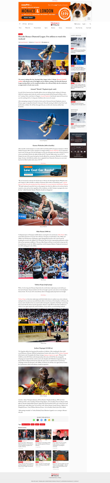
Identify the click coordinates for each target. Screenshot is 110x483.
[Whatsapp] (34, 420)
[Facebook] (42, 420)
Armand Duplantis (45, 96)
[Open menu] (19, 23)
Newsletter (78, 24)
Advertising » (43, 163)
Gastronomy (78, 101)
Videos (25, 24)
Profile (72, 83)
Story (20, 34)
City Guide (88, 28)
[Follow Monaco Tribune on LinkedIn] (81, 152)
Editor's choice (26, 424)
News (20, 28)
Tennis (40, 441)
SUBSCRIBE (78, 147)
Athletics (42, 424)
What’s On (27, 28)
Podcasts (31, 24)
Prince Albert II (60, 441)
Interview (73, 101)
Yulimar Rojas (21, 299)
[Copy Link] (49, 420)
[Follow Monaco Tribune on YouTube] (85, 152)
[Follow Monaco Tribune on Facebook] (75, 152)
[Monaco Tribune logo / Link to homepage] (55, 24)
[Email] (53, 420)
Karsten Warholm (54, 150)
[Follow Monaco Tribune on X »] (72, 152)
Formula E (24, 441)
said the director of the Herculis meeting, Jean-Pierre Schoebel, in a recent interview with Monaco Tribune (43, 183)
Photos (37, 441)
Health (75, 48)
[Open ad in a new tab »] (55, 11)
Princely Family (37, 28)
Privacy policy (56, 481)
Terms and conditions (45, 481)
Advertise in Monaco (67, 481)
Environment (69, 28)
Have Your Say (79, 28)
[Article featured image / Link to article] (43, 455)
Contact (76, 481)
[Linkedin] (45, 420)
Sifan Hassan (61, 235)
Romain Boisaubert (24, 42)
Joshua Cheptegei (63, 353)
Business (53, 28)
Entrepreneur (77, 83)
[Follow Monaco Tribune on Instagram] (78, 152)
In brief (20, 441)
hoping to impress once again (51, 355)
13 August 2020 (37, 42)
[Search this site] (90, 24)
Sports (46, 28)
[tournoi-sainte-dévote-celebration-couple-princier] (26, 455)
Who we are (34, 481)
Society (60, 28)
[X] (38, 420)
